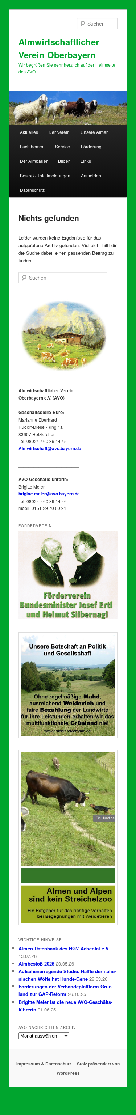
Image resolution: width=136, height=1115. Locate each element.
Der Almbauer (34, 161)
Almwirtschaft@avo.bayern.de (49, 448)
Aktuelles (29, 132)
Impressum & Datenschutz (43, 1063)
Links (86, 161)
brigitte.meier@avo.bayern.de (49, 493)
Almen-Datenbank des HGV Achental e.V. (64, 948)
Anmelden (91, 175)
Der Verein (59, 132)
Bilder (64, 161)
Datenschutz (32, 190)
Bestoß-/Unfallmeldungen (45, 175)
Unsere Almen (95, 132)
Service (62, 146)
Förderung (91, 146)
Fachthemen (32, 146)
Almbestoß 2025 (36, 963)
